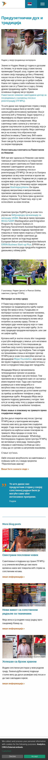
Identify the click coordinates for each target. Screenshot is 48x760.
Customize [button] (6, 751)
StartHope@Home (19, 187)
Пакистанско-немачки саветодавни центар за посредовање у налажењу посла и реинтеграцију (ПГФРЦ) (23, 98)
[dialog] (24, 749)
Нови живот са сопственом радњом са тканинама (20, 611)
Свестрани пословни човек (20, 555)
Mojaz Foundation (23, 359)
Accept (34, 756)
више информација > (13, 577)
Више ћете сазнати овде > (15, 469)
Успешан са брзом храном (19, 661)
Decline (12, 756)
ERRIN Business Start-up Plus (16, 244)
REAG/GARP (7, 221)
